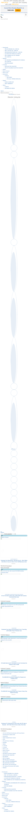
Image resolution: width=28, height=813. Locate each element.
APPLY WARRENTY (9, 83)
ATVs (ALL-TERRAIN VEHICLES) (14, 78)
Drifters (4, 69)
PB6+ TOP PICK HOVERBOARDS (10, 761)
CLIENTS (7, 86)
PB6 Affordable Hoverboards (8, 759)
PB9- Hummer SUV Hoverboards (9, 764)
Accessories (5, 74)
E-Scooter (5, 64)
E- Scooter (5, 745)
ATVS (4, 739)
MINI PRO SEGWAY (9, 63)
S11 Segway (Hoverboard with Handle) (11, 766)
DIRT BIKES (9, 77)
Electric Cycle (5, 72)
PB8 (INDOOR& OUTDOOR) (9, 762)
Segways (4, 58)
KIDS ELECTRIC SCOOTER (10, 66)
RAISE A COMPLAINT (9, 82)
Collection (7, 75)
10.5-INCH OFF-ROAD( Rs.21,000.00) (13, 53)
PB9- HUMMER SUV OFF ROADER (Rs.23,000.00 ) (15, 779)
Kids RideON (5, 756)
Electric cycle (5, 748)
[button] (2, 90)
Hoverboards (5, 47)
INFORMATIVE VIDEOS (10, 88)
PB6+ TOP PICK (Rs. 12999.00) (11, 50)
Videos (4, 85)
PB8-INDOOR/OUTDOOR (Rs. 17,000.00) (13, 52)
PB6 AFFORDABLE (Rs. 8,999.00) (12, 49)
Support (4, 80)
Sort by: (2, 534)
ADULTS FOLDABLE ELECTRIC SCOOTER (14, 67)
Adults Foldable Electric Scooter (9, 737)
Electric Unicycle (6, 71)
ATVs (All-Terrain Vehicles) (8, 740)
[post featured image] (14, 672)
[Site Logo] (2, 14)
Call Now (18, 10)
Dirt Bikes (5, 742)
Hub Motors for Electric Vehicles (16, 594)
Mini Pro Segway (6, 758)
